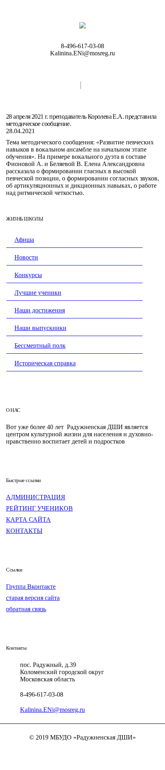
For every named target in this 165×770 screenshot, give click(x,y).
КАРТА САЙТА (28, 519)
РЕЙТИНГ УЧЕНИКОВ (39, 508)
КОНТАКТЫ (24, 530)
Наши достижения (39, 310)
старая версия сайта (33, 597)
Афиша (24, 239)
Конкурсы (28, 275)
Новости (26, 257)
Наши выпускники (40, 327)
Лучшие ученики (37, 292)
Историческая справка (45, 363)
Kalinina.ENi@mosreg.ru (52, 709)
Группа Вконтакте (31, 586)
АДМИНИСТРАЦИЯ (35, 497)
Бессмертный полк (40, 345)
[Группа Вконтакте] (82, 751)
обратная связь (26, 609)
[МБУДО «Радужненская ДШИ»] (82, 24)
